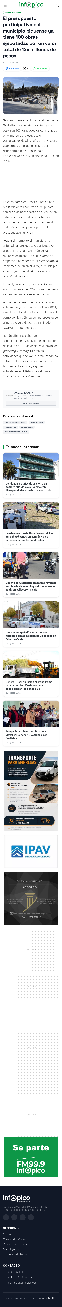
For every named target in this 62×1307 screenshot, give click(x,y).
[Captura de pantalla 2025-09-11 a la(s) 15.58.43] (31, 898)
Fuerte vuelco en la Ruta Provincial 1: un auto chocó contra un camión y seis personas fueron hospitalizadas (30, 537)
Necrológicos (11, 1249)
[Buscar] (57, 5)
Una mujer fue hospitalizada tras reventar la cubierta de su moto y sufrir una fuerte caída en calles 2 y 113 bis (31, 586)
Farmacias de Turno (15, 1254)
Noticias (8, 1234)
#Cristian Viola (36, 422)
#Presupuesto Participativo (16, 432)
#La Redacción (27, 427)
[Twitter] (23, 1217)
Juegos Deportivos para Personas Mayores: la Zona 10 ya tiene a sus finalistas (26, 735)
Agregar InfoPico (32, 403)
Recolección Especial (15, 1244)
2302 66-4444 (16, 1271)
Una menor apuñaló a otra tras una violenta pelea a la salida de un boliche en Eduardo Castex (31, 636)
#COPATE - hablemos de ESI (15, 422)
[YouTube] (31, 1217)
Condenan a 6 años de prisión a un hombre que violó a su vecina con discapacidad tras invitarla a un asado (28, 487)
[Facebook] (6, 1217)
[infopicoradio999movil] (31, 1156)
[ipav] (31, 851)
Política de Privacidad (46, 1298)
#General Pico (10, 427)
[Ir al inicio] (31, 5)
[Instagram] (14, 1217)
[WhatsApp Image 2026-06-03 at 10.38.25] (31, 791)
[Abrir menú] (5, 5)
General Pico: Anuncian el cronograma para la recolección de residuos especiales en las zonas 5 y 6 (29, 685)
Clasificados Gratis (14, 1239)
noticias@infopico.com (21, 1277)
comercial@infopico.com (22, 1282)
